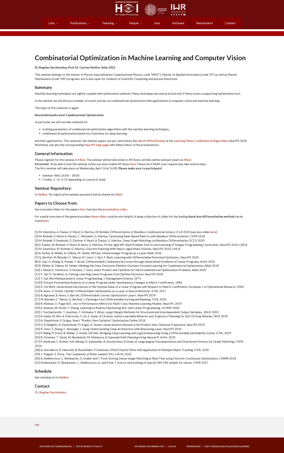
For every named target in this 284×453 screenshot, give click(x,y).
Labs (51, 23)
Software (178, 23)
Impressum (193, 446)
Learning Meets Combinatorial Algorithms (201, 140)
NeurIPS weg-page (96, 145)
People (134, 23)
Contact (230, 23)
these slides (98, 216)
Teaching (108, 23)
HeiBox (43, 194)
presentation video (115, 209)
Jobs (157, 23)
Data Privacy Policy (89, 446)
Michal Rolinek (155, 140)
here (133, 164)
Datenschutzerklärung (56, 446)
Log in (172, 446)
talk (139, 140)
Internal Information (149, 446)
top (37, 424)
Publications (78, 23)
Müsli (81, 159)
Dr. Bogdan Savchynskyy (50, 392)
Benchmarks (204, 23)
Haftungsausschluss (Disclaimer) (227, 446)
